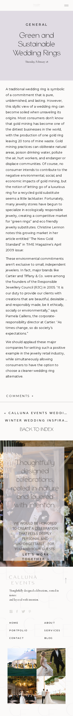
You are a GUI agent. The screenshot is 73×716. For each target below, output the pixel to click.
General (37, 25)
